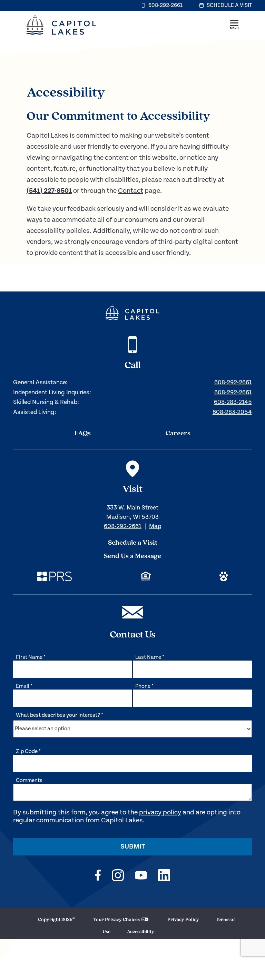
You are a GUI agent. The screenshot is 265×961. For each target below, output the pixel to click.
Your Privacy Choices (116, 919)
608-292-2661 (233, 382)
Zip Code (28, 751)
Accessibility (140, 931)
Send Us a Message (132, 556)
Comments (29, 780)
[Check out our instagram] (118, 876)
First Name (31, 657)
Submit (132, 847)
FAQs (83, 433)
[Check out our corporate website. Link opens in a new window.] (54, 577)
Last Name (149, 657)
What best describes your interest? (59, 715)
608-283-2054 (232, 412)
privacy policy (160, 812)
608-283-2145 (233, 402)
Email (24, 686)
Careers (178, 433)
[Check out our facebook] (98, 876)
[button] (234, 25)
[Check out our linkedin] (164, 876)
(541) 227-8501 (49, 191)
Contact (130, 191)
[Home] (61, 37)
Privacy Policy (183, 919)
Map (155, 526)
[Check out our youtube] (141, 876)
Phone (144, 686)
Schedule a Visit (132, 542)
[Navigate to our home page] (132, 312)
